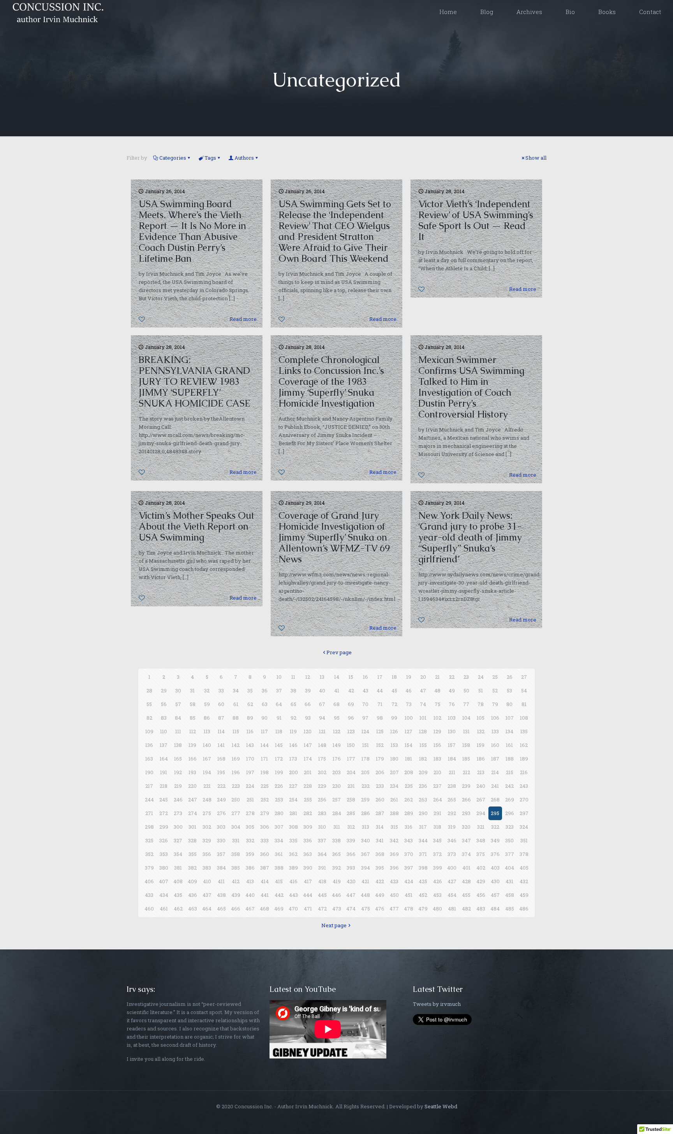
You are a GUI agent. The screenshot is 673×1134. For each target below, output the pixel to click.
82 (149, 717)
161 (509, 744)
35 (250, 690)
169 (236, 758)
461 (164, 908)
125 (380, 731)
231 (351, 785)
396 (394, 867)
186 (481, 758)
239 (466, 785)
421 (365, 881)
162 (524, 744)
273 (178, 813)
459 (524, 894)
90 (264, 717)
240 (480, 785)
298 (149, 826)
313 (365, 826)
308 (293, 826)
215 (509, 772)
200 (293, 772)
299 (163, 826)
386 (250, 867)
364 (322, 854)
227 (293, 785)
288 (394, 813)
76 (452, 704)
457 (495, 894)
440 (250, 894)
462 (178, 908)
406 (149, 881)
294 (480, 813)
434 (163, 894)
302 (207, 826)
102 (437, 717)
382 (192, 867)
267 (480, 799)
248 (207, 799)
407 (163, 881)
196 (236, 772)
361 (279, 854)
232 (365, 785)
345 (437, 840)
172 (279, 758)
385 (235, 867)
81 (524, 704)
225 (265, 785)
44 (380, 690)
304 (235, 826)
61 (235, 704)
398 (423, 867)
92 (293, 717)
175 (322, 758)
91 (279, 717)
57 (178, 704)
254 (293, 799)
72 (394, 704)
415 (279, 881)
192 (178, 772)
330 (221, 840)
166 (193, 758)
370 (408, 854)
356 (207, 854)
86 (207, 717)
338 (336, 840)
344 (423, 840)
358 (235, 854)
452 (423, 894)
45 (394, 690)
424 (408, 881)
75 (437, 704)
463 (192, 908)
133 (495, 731)
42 (351, 690)
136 (149, 744)
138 (178, 744)
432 (524, 881)
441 (265, 894)
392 (336, 867)
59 (207, 704)
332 (250, 840)
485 (509, 908)
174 (308, 758)
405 (524, 867)
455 (466, 894)
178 (365, 758)
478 (408, 908)
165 (178, 758)
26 (510, 676)
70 (365, 704)
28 (149, 690)
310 (322, 826)
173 (293, 758)
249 (221, 799)
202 (322, 772)
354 (178, 854)
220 (192, 785)
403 (495, 867)
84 (178, 717)
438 (221, 894)
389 (293, 867)
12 (307, 676)
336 (307, 840)
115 (236, 731)
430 (495, 881)
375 (480, 854)
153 (394, 744)
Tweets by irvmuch (437, 1003)
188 (510, 758)
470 (293, 908)
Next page (334, 925)
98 (380, 717)
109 (149, 731)
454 (451, 894)
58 (193, 704)
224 (250, 785)
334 (279, 840)
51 (480, 690)
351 (524, 840)
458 (509, 894)
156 (437, 744)
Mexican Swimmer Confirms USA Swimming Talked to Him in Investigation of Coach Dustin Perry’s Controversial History (471, 387)
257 (336, 799)
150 (351, 744)
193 (192, 772)
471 (308, 908)
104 (466, 717)
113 (207, 731)
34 (236, 690)
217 (149, 785)
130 (452, 731)
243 (524, 785)
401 (466, 867)
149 (337, 744)
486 (524, 908)
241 (495, 785)
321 (480, 826)
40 (322, 690)
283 (322, 813)
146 (293, 744)
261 (394, 799)
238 (451, 785)
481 (452, 908)
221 (207, 785)
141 (221, 744)
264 (437, 799)
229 (322, 785)
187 (495, 758)
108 (524, 717)
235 (409, 785)
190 (149, 772)
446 (336, 894)
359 (250, 854)
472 (322, 908)
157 (452, 744)
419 (337, 881)
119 (293, 731)
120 (308, 731)
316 (408, 826)
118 (278, 731)
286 (365, 813)
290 (423, 813)
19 (408, 676)
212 (466, 772)
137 (163, 744)
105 (480, 717)
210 (437, 772)
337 (322, 840)
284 (336, 813)
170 (250, 758)
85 (193, 717)
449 (379, 894)
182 (423, 758)
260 (379, 799)
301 (192, 826)
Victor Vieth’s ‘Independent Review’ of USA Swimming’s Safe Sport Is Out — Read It (475, 220)
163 (149, 758)
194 (207, 772)
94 (322, 717)
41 (336, 690)
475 (365, 908)
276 (221, 813)
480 (437, 908)
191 (163, 772)
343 (408, 840)
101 (422, 717)
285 (351, 813)
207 (394, 772)
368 (379, 854)
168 (221, 758)
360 (264, 854)
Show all (535, 157)
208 (408, 772)
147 (308, 744)
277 (235, 813)
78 (480, 704)
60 (221, 704)
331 (236, 840)
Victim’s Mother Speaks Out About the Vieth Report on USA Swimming (196, 526)
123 (351, 731)
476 (379, 908)
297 (524, 813)
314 (380, 826)
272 (163, 813)
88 (236, 717)
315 (394, 826)
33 (221, 690)
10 (279, 676)
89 (250, 717)
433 (149, 894)
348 (480, 840)
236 (423, 785)
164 (164, 758)
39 (308, 690)
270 (524, 799)
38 (293, 690)
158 (466, 744)
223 (236, 785)
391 (322, 867)
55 (149, 704)
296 (509, 813)
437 (207, 894)
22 (452, 676)
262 (408, 799)
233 (380, 785)
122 (336, 731)
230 (336, 785)
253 (279, 799)
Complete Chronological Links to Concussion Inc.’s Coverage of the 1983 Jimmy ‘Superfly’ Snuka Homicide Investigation (331, 381)
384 (221, 867)
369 (394, 854)
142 (236, 744)
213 (480, 772)
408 (178, 881)
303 (221, 826)
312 (351, 826)
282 (307, 813)
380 (163, 867)
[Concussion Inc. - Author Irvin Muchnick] (56, 11)
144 (265, 744)
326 (163, 840)
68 (336, 704)
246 (178, 799)
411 (221, 881)
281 (293, 813)
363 (307, 854)
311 (336, 826)
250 (235, 799)
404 (509, 867)
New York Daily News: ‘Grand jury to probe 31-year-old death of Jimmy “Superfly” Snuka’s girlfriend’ (470, 537)
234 (394, 785)
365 (336, 854)
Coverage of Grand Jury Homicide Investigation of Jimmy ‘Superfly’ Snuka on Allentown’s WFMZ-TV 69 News (334, 537)
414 (265, 881)
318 (437, 826)
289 (408, 813)
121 (322, 731)
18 (394, 676)
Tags (210, 157)
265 (451, 799)
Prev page (339, 652)
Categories (172, 157)
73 (409, 704)
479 (423, 908)
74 (423, 704)
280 (279, 813)
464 (206, 908)
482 (466, 908)
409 (192, 881)
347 (466, 840)
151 (365, 744)
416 (293, 881)
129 (437, 731)
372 (437, 854)
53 (509, 690)
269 (509, 799)
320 (466, 826)
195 (221, 772)
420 (351, 881)
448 (365, 894)
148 (322, 744)
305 (250, 826)
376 (495, 854)
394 (365, 867)
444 (307, 894)
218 (163, 785)
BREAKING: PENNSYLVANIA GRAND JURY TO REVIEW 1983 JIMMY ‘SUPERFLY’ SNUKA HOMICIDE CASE (194, 381)
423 (394, 881)
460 (149, 908)
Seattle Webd (441, 1106)
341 (380, 840)
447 (351, 894)
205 (365, 772)
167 (207, 758)
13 (322, 676)
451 (408, 894)
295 (495, 813)
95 (337, 717)
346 (451, 840)
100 (409, 717)
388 (279, 867)
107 (510, 717)
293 (466, 813)
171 (264, 758)
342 (394, 840)
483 (480, 908)
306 (264, 826)
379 (149, 867)
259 (365, 799)
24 (481, 676)
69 (351, 704)
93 (308, 717)
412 (236, 881)
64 (279, 704)
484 (495, 908)
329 (207, 840)
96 (351, 717)
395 (379, 867)
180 (394, 758)
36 (265, 690)
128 (423, 731)
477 (394, 908)
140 (207, 744)
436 (192, 894)
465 (221, 908)
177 (351, 758)
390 (307, 867)
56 (164, 704)
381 (178, 867)
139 (192, 744)
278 (250, 813)
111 (178, 731)
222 (221, 785)
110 (163, 731)
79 (495, 704)
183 (437, 758)
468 (264, 908)
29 (164, 690)
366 (351, 854)
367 (365, 854)
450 (394, 894)
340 (365, 840)
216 (524, 772)
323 (510, 826)
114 (221, 731)
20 (423, 676)
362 (293, 854)
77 (466, 704)
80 (509, 704)
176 (337, 758)
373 (451, 854)
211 (452, 772)
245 (163, 799)
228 (307, 785)
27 (524, 676)
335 (293, 840)
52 (495, 690)
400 (451, 867)
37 (279, 690)
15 (351, 676)
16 (365, 676)
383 (207, 867)
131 (466, 731)
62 (250, 704)
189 (524, 758)
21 (437, 676)
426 (437, 881)
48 (437, 690)
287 (379, 813)
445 (322, 894)
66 (308, 704)
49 (452, 690)
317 (423, 826)
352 (149, 854)
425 (423, 881)
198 (265, 772)
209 (423, 772)
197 (250, 772)
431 (509, 881)
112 (192, 731)
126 (394, 731)
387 (264, 867)
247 (192, 799)
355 (193, 854)
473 (336, 908)
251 (250, 799)
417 (308, 881)
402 (480, 867)
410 (207, 881)
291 (437, 813)
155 (423, 744)
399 (437, 867)
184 (452, 758)
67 (322, 704)
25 (495, 676)
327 (178, 840)
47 (423, 690)
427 (451, 881)
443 (293, 894)
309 (307, 826)
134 (509, 731)
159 (480, 744)
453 (437, 894)
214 (495, 772)
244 (149, 799)
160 (495, 744)
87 (221, 717)
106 (495, 717)
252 (265, 799)
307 (279, 826)
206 (379, 772)
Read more (243, 318)
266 (466, 799)
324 (524, 826)
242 (509, 785)
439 (235, 894)
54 (524, 690)
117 (264, 731)
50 (466, 690)
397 (408, 867)
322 (495, 826)
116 (250, 731)
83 (164, 717)
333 (265, 840)
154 (408, 744)
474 (351, 908)
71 (379, 704)
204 (351, 772)
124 (365, 731)
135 (524, 731)
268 (495, 799)
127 (408, 731)
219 (178, 785)
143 (250, 744)
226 (279, 785)
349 (495, 840)
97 (365, 717)
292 (451, 813)
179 (380, 758)
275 (207, 813)
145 (279, 744)
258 (351, 799)
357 (221, 854)
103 (452, 717)
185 (466, 758)
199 (279, 772)
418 (322, 881)
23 (466, 676)
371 (423, 854)
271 (149, 813)
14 (336, 676)
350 (509, 840)
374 (466, 854)
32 (207, 690)
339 (351, 840)
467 (250, 908)
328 (192, 840)
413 (250, 881)
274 (192, 813)
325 (149, 840)
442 (279, 894)
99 (394, 717)
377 (509, 854)
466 (235, 908)
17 (379, 676)
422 (379, 881)
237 (437, 785)
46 (408, 690)
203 (336, 772)
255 (308, 799)
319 (452, 826)
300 (178, 826)
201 (308, 772)
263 (423, 799)
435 (178, 894)
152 (380, 744)
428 (466, 881)
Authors (244, 157)
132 (480, 731)
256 (322, 799)
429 (480, 881)
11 (293, 676)
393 (351, 867)
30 (178, 690)
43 (365, 690)
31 (192, 690)
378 (524, 854)
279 (264, 813)
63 (265, 704)
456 (480, 894)
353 (164, 854)
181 (408, 758)
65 (293, 704)
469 (279, 908)
